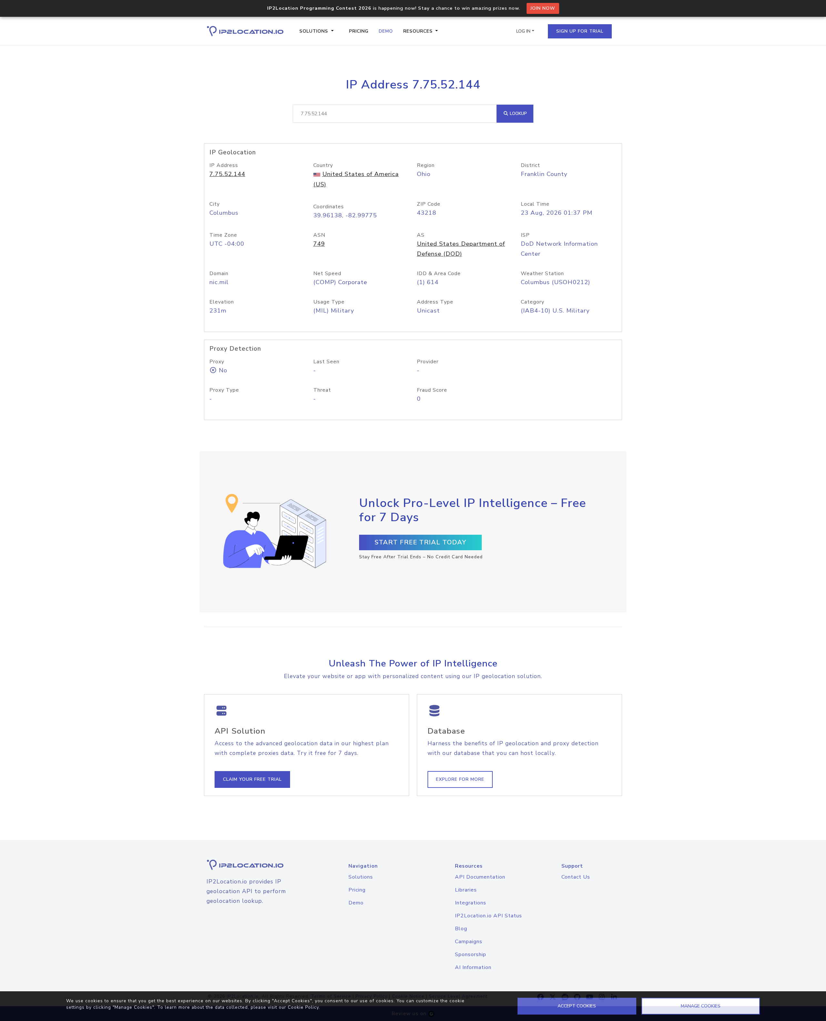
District (530, 165)
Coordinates (328, 206)
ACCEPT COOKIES (577, 1006)
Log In (523, 31)
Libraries (466, 889)
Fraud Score (432, 390)
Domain (218, 273)
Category (532, 301)
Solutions (360, 877)
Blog (461, 928)
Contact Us (575, 877)
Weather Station (542, 273)
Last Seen (326, 361)
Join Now (542, 8)
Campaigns (468, 941)
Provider (427, 361)
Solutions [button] (314, 31)
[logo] (253, 865)
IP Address (223, 165)
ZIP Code (428, 204)
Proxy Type (224, 390)
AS (421, 235)
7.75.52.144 (227, 174)
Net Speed (327, 273)
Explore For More (460, 779)
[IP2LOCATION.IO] (245, 31)
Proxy (216, 361)
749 (319, 244)
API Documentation (480, 877)
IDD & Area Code (439, 273)
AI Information (473, 967)
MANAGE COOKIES (700, 1006)
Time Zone (223, 235)
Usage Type (329, 301)
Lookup (518, 113)
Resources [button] (418, 31)
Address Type (435, 301)
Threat (322, 390)
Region (426, 165)
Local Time (535, 204)
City (214, 204)
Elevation (221, 301)
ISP (525, 235)
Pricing (358, 31)
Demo (386, 31)
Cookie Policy (303, 1007)
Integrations (470, 902)
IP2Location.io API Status (488, 915)
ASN (319, 235)
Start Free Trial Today (420, 542)
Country (323, 165)
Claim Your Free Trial (252, 779)
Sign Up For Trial (579, 31)
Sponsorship (470, 954)
